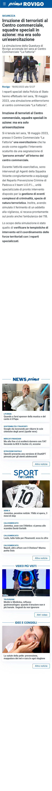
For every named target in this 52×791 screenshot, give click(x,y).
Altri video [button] (42, 614)
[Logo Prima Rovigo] (26, 4)
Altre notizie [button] (41, 464)
